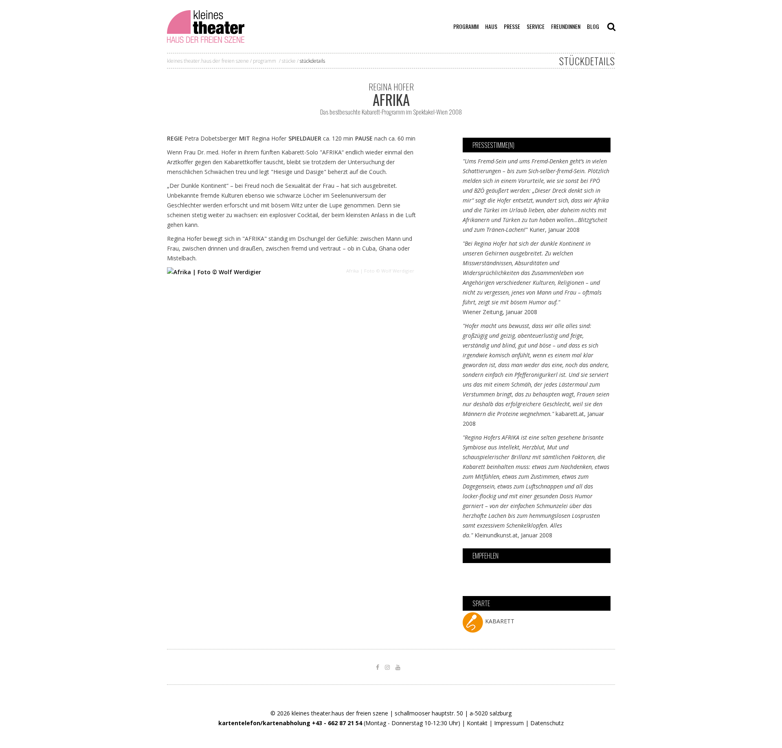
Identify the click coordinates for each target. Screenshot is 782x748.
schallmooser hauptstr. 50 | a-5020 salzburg (453, 713)
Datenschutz (547, 723)
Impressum (509, 723)
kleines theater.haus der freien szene (208, 60)
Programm (264, 60)
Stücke (289, 60)
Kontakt (477, 723)
